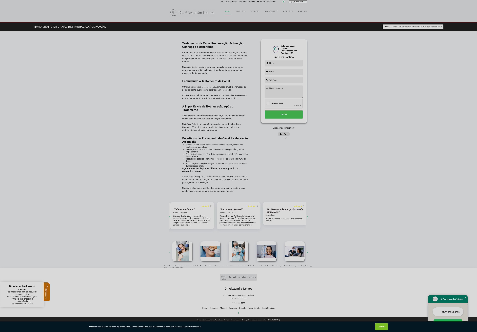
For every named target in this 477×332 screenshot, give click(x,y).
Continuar (381, 327)
